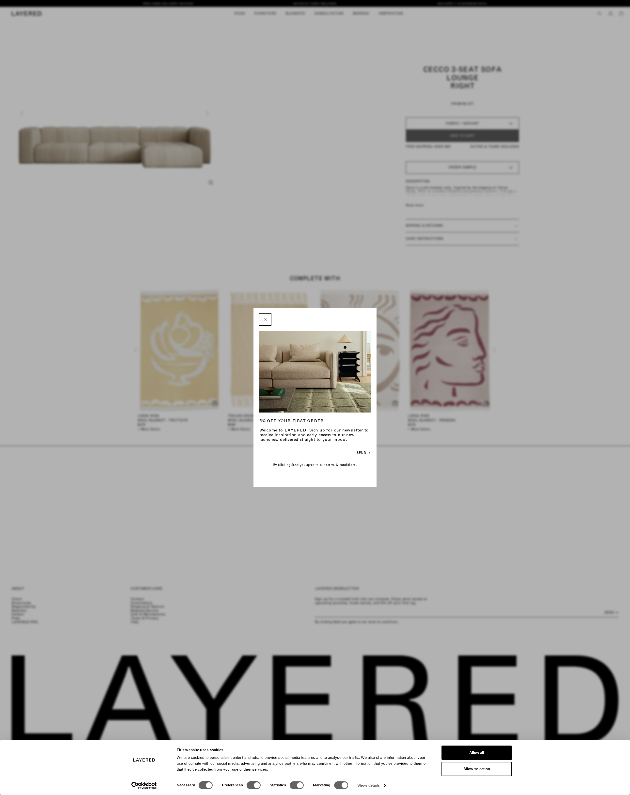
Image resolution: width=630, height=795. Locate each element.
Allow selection (476, 769)
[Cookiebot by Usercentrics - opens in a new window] (144, 785)
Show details (368, 785)
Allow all (476, 752)
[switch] (254, 785)
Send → (363, 453)
